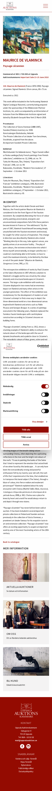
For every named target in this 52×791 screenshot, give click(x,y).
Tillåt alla (26, 430)
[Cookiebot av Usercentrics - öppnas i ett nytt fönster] (37, 346)
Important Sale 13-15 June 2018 (35, 77)
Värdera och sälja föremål (26, 758)
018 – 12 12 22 (28, 737)
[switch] (45, 394)
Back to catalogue (11, 542)
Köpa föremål (26, 762)
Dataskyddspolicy (26, 771)
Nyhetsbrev (26, 765)
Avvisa (26, 445)
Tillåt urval (26, 437)
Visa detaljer (38, 422)
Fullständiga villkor (26, 768)
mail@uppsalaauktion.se (26, 740)
